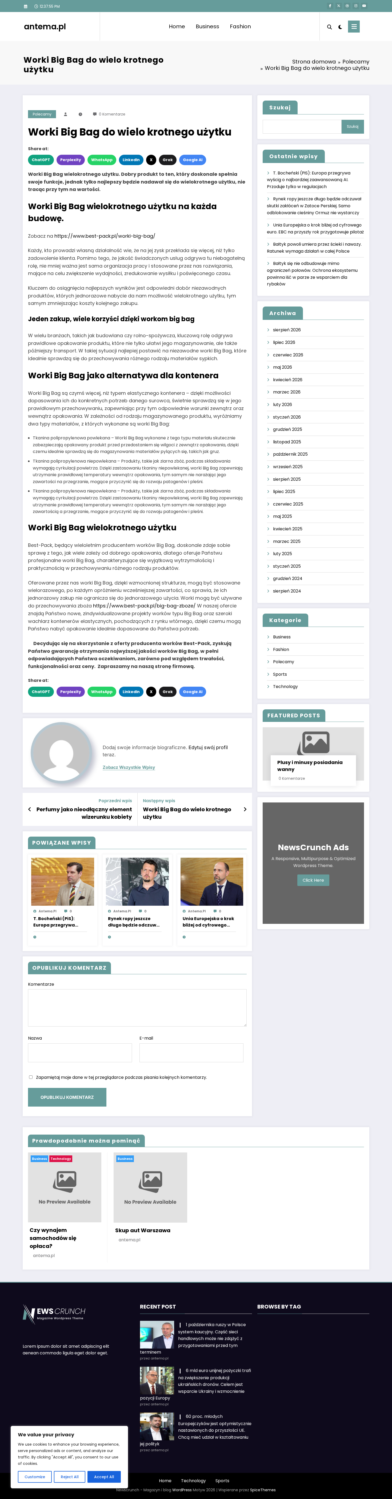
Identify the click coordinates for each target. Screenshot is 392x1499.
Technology (285, 686)
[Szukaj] (329, 26)
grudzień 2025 (287, 429)
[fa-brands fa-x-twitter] (338, 6)
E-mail (146, 1038)
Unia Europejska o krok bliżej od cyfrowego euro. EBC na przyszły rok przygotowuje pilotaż (208, 922)
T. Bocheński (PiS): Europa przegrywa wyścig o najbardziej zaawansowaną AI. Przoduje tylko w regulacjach (56, 922)
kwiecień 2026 (287, 380)
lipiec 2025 (284, 491)
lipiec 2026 (284, 342)
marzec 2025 (287, 541)
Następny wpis (159, 800)
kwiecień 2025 (287, 529)
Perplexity (70, 159)
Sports (280, 674)
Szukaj (280, 107)
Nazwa (35, 1038)
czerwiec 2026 (288, 355)
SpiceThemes (263, 1490)
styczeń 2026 (287, 417)
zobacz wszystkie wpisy (129, 767)
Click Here (313, 880)
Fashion (240, 26)
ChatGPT (41, 159)
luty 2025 (282, 554)
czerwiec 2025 (288, 504)
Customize (35, 1477)
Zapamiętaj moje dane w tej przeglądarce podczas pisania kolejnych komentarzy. (121, 1077)
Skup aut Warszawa (142, 1230)
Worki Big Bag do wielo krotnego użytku (187, 813)
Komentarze (41, 984)
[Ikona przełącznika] (354, 27)
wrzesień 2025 (288, 467)
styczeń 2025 (287, 566)
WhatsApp (102, 159)
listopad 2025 (287, 442)
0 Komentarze (112, 114)
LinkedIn (131, 159)
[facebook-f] (330, 6)
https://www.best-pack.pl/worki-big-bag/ (104, 236)
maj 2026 (282, 367)
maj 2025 (282, 516)
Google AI (192, 159)
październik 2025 (290, 454)
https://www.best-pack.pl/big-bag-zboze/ (144, 605)
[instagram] (356, 6)
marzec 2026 (287, 392)
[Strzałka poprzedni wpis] (29, 809)
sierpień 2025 (287, 479)
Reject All (70, 1477)
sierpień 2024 (287, 591)
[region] (69, 1457)
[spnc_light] (340, 26)
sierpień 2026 (287, 330)
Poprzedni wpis (115, 800)
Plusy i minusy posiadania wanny (310, 766)
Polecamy (42, 114)
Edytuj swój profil (208, 747)
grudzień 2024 (287, 578)
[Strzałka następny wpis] (245, 809)
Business (207, 26)
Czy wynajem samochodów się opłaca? (53, 1238)
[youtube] (364, 6)
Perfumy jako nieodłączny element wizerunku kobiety (84, 813)
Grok (168, 159)
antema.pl (45, 26)
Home (177, 26)
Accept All (104, 1477)
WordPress (182, 1490)
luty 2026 (282, 404)
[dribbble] (347, 6)
